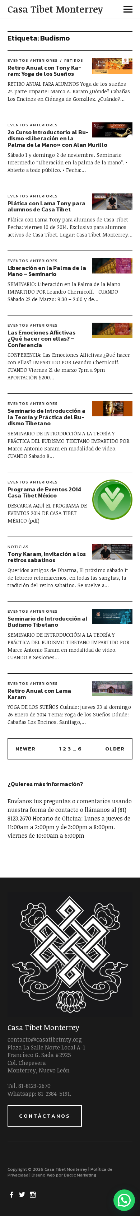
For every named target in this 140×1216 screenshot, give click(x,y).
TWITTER (23, 1194)
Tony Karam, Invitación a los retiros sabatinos (47, 557)
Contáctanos (44, 1116)
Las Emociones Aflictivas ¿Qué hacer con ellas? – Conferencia (41, 338)
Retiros (73, 60)
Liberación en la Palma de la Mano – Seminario (47, 271)
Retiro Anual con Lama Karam (39, 693)
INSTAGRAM (33, 1194)
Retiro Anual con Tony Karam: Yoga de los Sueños (44, 70)
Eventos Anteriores (33, 60)
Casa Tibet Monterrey (55, 9)
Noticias (18, 546)
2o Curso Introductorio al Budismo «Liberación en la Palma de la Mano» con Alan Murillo (57, 138)
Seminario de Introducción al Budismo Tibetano (48, 621)
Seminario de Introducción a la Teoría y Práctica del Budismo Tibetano (46, 416)
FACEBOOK (12, 1194)
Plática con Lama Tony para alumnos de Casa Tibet (46, 206)
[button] (124, 1200)
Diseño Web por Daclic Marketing (64, 1175)
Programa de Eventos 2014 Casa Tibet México (44, 492)
